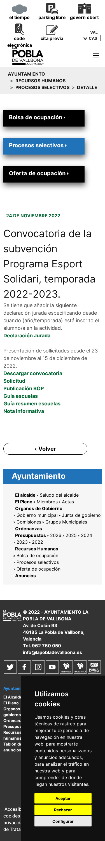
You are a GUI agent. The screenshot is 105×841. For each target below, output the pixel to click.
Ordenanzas (28, 528)
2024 (86, 535)
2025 (71, 535)
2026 (55, 535)
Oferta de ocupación (37, 173)
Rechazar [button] (63, 809)
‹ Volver (45, 448)
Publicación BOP (23, 388)
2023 (22, 542)
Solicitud (14, 381)
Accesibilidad (18, 809)
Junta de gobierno (81, 515)
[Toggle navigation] (96, 55)
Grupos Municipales (66, 522)
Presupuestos (30, 535)
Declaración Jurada (26, 335)
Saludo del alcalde (59, 495)
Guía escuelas (20, 396)
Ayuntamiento (26, 74)
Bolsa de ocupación (35, 117)
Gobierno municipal (37, 515)
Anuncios (25, 575)
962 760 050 (46, 645)
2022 (37, 542)
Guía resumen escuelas (31, 404)
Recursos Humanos (40, 80)
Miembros (47, 501)
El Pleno (23, 501)
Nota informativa (23, 411)
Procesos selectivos (42, 87)
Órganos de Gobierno (38, 508)
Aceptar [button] (63, 798)
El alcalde (25, 495)
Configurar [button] (63, 821)
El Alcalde (12, 697)
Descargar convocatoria (32, 373)
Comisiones (29, 522)
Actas (68, 501)
